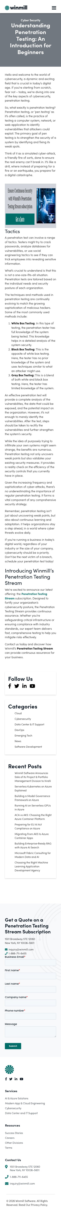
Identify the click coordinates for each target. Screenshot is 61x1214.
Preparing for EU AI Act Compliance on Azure (28, 826)
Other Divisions (14, 1143)
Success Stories (14, 1133)
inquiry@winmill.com (21, 949)
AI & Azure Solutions (16, 1098)
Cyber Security (30, 20)
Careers (9, 1138)
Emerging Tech (23, 735)
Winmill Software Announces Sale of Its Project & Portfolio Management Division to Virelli (33, 777)
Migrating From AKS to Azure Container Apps (32, 836)
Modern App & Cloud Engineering (25, 1103)
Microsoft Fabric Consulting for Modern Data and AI (33, 855)
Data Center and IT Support (21, 1113)
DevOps (19, 730)
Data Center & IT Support (29, 724)
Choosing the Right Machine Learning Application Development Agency (31, 866)
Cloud (18, 713)
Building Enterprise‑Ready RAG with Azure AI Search (33, 845)
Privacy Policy (39, 1205)
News (18, 741)
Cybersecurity (23, 719)
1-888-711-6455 (18, 953)
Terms (8, 1147)
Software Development (28, 746)
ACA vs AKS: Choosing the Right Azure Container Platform (33, 817)
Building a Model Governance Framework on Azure (32, 798)
